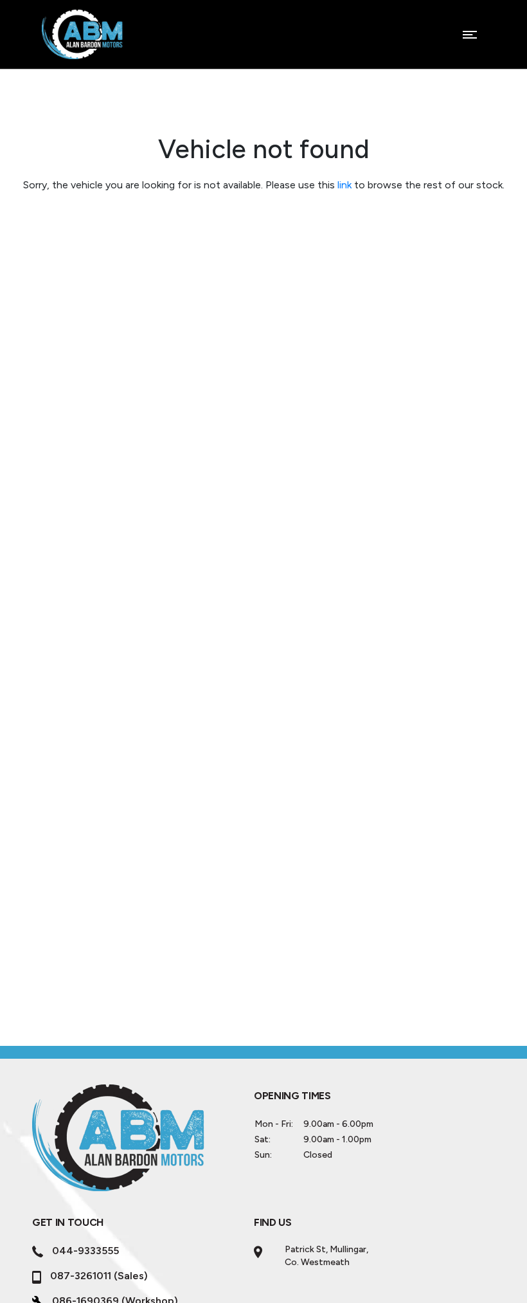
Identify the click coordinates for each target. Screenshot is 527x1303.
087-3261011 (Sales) (99, 1276)
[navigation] (469, 38)
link (344, 185)
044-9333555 (85, 1251)
